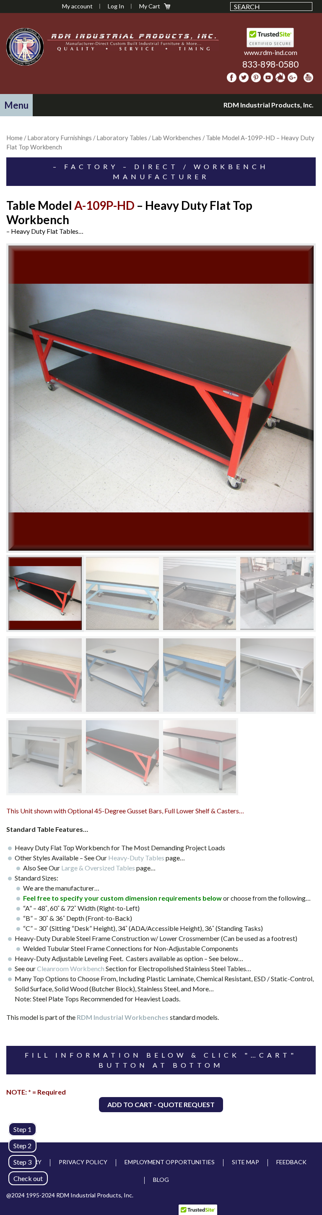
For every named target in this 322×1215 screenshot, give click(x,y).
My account (77, 6)
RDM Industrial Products (24, 47)
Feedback (291, 1161)
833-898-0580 (270, 64)
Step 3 (22, 1162)
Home (14, 137)
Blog (161, 1179)
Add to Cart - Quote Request (161, 1104)
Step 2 (22, 1146)
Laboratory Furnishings (59, 137)
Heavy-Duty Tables (137, 858)
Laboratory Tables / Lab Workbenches (148, 137)
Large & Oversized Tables (98, 868)
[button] (16, 105)
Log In (116, 6)
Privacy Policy (83, 1161)
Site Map (245, 1161)
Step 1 (22, 1129)
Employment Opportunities (170, 1161)
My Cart (149, 6)
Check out (28, 1178)
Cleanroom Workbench (70, 968)
